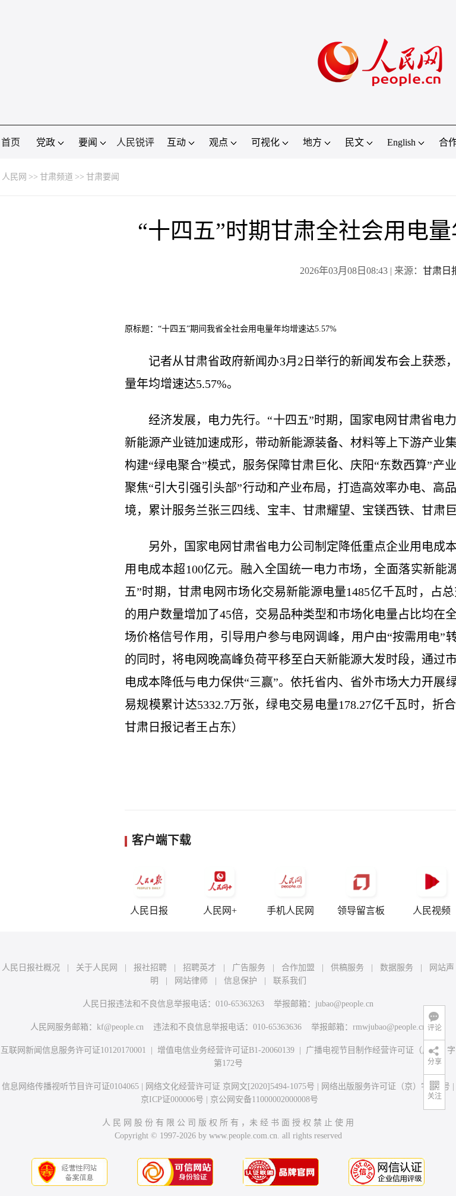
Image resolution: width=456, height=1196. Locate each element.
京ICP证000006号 (172, 1099)
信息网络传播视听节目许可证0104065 (70, 1086)
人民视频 (432, 910)
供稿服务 (347, 967)
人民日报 (149, 910)
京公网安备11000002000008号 (264, 1099)
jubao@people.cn (344, 1003)
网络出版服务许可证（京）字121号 (385, 1086)
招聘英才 (199, 967)
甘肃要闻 (102, 176)
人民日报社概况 (31, 967)
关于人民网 (97, 967)
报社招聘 (150, 967)
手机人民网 (290, 910)
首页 (10, 142)
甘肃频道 (56, 176)
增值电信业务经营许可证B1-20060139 (225, 1050)
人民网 (14, 176)
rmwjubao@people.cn (389, 1027)
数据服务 (396, 967)
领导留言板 (361, 910)
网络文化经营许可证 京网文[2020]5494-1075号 (230, 1086)
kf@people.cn (120, 1027)
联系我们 (289, 980)
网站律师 (191, 980)
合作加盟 (298, 967)
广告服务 (248, 967)
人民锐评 (135, 142)
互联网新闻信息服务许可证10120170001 (73, 1050)
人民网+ (220, 910)
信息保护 (240, 980)
